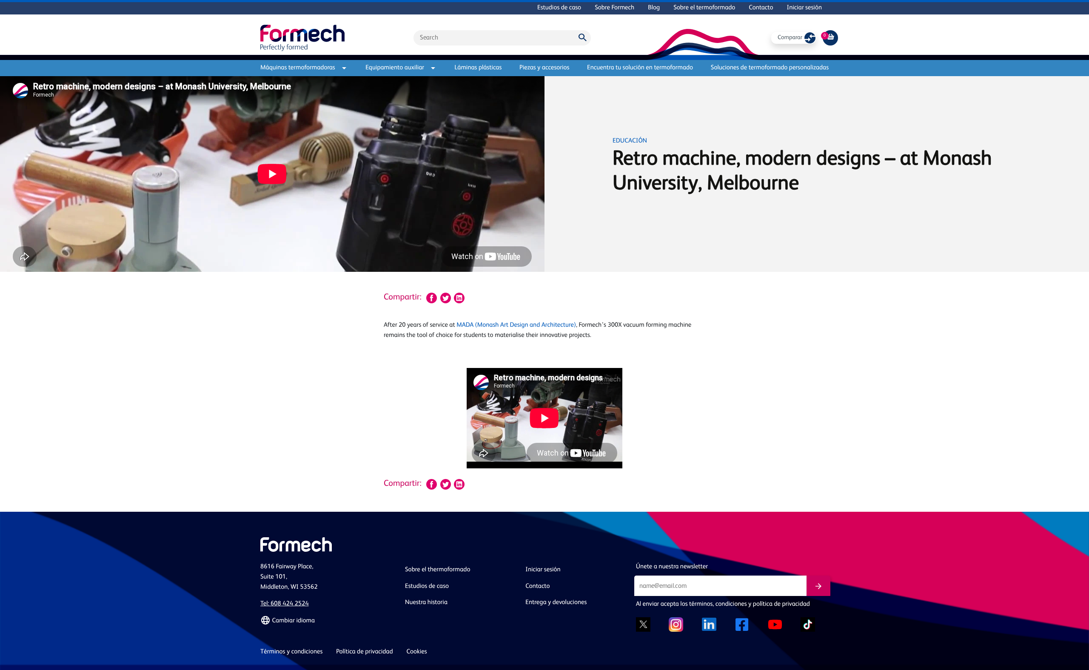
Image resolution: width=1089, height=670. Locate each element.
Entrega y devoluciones (556, 602)
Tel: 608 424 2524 (284, 604)
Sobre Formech (614, 8)
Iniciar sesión (804, 8)
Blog (654, 8)
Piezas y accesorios (544, 68)
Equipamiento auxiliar (394, 68)
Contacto (761, 8)
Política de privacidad (364, 652)
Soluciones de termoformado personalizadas (770, 68)
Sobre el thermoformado (437, 570)
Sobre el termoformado (704, 8)
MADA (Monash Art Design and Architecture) (516, 325)
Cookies (417, 652)
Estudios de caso (559, 8)
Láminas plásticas (478, 68)
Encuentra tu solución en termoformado (640, 68)
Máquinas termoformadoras (297, 68)
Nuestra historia (426, 602)
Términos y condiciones (291, 652)
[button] (327, 621)
